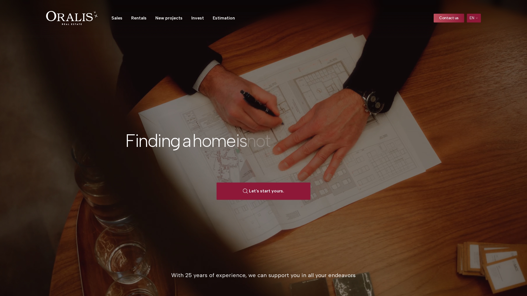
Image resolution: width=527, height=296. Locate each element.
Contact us (449, 18)
